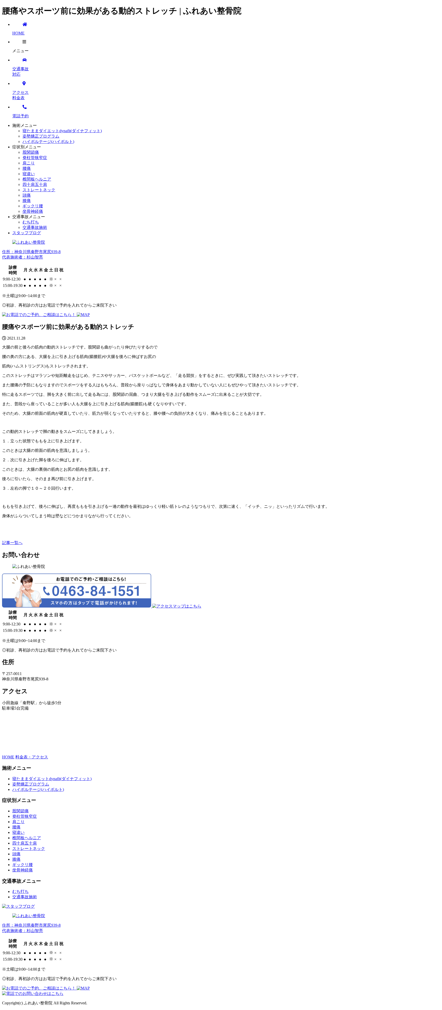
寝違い (29, 174)
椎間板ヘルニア (37, 179)
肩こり (29, 163)
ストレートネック (39, 190)
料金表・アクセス (31, 757)
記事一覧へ (12, 543)
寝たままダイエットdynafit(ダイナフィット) (62, 131)
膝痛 (27, 200)
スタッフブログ (26, 233)
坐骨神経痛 (33, 211)
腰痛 (27, 168)
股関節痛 (31, 152)
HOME (8, 757)
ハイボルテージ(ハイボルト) (48, 141)
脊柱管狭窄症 (35, 157)
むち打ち (31, 222)
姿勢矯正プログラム (41, 136)
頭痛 (27, 195)
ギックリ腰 (33, 206)
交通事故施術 (35, 227)
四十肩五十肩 (35, 184)
